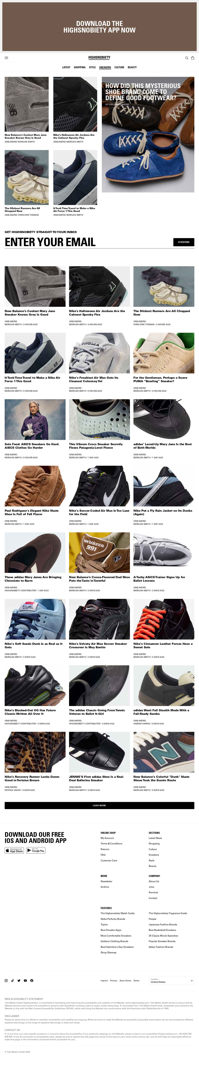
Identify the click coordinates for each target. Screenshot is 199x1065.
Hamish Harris (141, 723)
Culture (119, 67)
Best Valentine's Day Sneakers (117, 946)
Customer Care (109, 860)
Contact (153, 897)
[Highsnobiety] (99, 58)
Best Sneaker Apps (111, 929)
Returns (105, 849)
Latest (66, 67)
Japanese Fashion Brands (163, 924)
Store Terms (125, 980)
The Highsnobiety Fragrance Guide (168, 913)
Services (153, 892)
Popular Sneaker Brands (162, 941)
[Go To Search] (187, 58)
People (152, 918)
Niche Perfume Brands (113, 918)
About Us (154, 881)
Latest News (155, 837)
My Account (107, 837)
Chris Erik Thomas (143, 324)
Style (92, 67)
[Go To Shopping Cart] (192, 58)
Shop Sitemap (108, 952)
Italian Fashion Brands (161, 946)
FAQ (103, 854)
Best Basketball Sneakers (162, 929)
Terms (136, 980)
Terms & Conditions (111, 843)
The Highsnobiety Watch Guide (117, 913)
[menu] (6, 58)
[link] (148, 135)
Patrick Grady (13, 790)
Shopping (80, 67)
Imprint (104, 980)
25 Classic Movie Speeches (163, 935)
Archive (105, 886)
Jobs (151, 886)
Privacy (113, 980)
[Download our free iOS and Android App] (14, 850)
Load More (99, 805)
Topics (104, 924)
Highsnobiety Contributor (20, 590)
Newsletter (106, 881)
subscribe (184, 242)
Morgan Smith (13, 324)
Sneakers (105, 67)
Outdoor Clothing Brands (114, 941)
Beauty (132, 67)
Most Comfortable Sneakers (116, 935)
